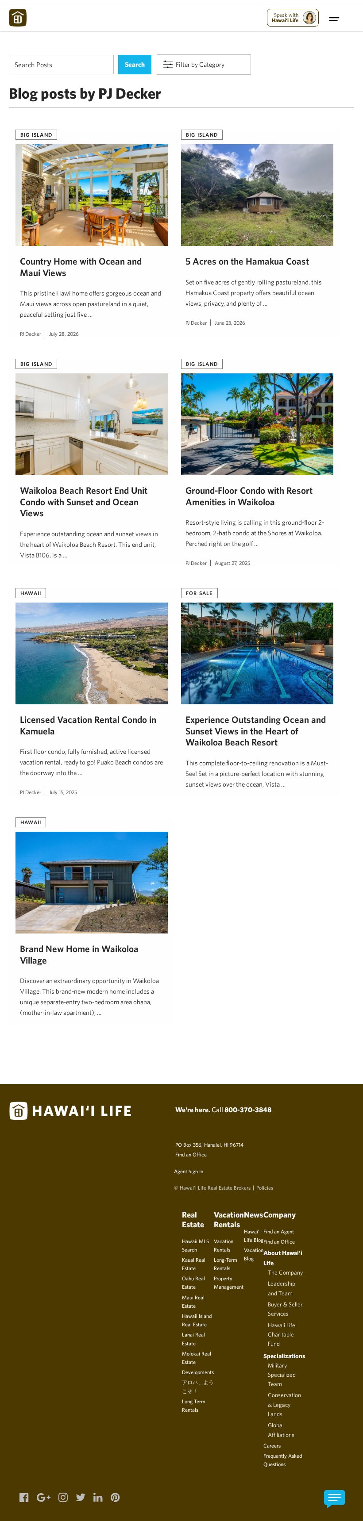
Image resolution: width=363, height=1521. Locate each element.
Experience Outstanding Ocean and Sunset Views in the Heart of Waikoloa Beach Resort (255, 731)
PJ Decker (30, 333)
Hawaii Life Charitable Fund (281, 1334)
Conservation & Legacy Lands (284, 1404)
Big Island (36, 134)
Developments (198, 1372)
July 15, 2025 (63, 792)
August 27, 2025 (232, 563)
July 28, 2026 (64, 333)
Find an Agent (278, 1231)
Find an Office (191, 1154)
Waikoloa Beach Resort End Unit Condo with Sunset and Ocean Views (83, 502)
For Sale (199, 593)
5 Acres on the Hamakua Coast (247, 261)
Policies (264, 1187)
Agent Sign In (188, 1171)
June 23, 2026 (230, 322)
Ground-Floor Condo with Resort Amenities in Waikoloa (249, 496)
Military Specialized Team (282, 1375)
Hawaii (30, 593)
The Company (285, 1272)
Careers (272, 1445)
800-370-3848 (247, 1110)
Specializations (284, 1356)
